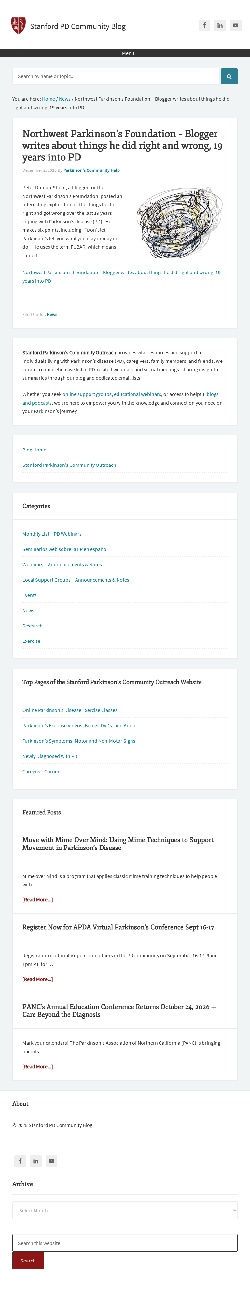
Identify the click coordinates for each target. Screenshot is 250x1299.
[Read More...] (37, 899)
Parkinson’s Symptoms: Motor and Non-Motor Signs (78, 740)
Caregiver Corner (41, 771)
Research (32, 625)
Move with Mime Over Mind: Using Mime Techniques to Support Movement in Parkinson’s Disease (118, 844)
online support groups (87, 394)
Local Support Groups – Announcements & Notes (75, 579)
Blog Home (34, 449)
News (52, 314)
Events (29, 595)
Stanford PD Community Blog (78, 26)
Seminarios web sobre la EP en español (65, 549)
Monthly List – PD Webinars (52, 533)
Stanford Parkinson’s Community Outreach (69, 465)
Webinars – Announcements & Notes (62, 564)
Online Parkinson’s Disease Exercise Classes (70, 710)
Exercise (31, 641)
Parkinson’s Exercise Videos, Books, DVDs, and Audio (79, 725)
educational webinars (137, 394)
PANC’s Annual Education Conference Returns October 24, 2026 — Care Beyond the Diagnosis (119, 1011)
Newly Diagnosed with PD (49, 756)
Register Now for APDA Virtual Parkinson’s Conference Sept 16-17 (118, 927)
